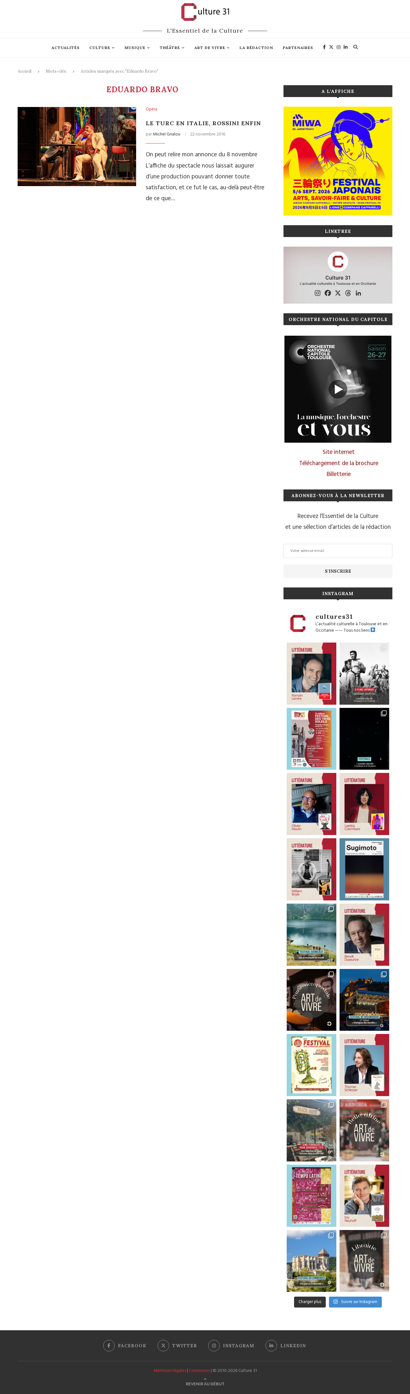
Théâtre (170, 47)
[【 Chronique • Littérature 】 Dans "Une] (311, 869)
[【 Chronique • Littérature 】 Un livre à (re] (364, 935)
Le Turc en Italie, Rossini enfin (203, 123)
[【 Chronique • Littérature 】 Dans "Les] (364, 1196)
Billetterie (339, 474)
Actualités (66, 47)
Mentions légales (169, 1370)
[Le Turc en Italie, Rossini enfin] (77, 146)
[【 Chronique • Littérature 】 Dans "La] (311, 804)
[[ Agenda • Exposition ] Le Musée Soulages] (364, 869)
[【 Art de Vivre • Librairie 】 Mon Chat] (364, 1261)
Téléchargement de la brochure (338, 463)
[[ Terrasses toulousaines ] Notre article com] (311, 1130)
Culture (99, 47)
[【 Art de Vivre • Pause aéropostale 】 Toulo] (311, 1000)
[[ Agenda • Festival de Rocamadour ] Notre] (364, 1000)
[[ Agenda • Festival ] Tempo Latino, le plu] (311, 1196)
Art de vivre (209, 47)
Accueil (24, 71)
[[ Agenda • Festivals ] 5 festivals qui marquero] (364, 739)
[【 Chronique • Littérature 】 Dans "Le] (364, 1065)
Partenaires (298, 47)
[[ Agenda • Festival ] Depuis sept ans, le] (311, 739)
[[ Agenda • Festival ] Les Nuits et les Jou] (311, 1065)
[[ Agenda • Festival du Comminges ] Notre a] (311, 1261)
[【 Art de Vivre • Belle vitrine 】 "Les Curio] (364, 1130)
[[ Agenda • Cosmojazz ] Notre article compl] (311, 935)
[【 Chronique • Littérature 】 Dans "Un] (364, 804)
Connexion (199, 1370)
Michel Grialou (166, 134)
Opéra (151, 109)
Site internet (339, 452)
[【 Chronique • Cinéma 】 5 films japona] (364, 674)
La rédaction (256, 47)
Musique (135, 47)
